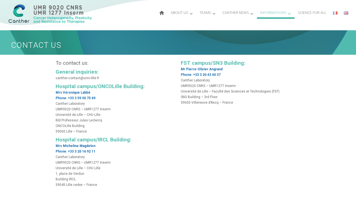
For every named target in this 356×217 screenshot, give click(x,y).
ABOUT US (179, 12)
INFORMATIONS (273, 12)
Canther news (235, 12)
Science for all (312, 12)
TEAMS (205, 12)
